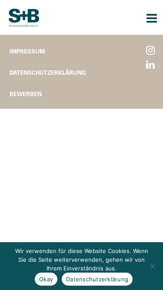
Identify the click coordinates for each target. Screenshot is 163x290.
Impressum (27, 51)
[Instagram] (150, 50)
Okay (46, 279)
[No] (152, 266)
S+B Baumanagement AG (24, 18)
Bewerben (26, 93)
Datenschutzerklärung (48, 72)
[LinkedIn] (150, 65)
